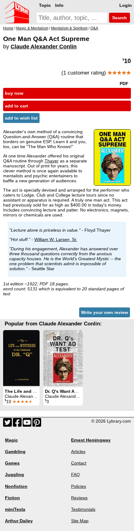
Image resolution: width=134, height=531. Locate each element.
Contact (78, 463)
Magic (11, 440)
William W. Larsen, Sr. (55, 239)
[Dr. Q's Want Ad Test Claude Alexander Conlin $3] (63, 358)
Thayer (52, 160)
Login (125, 5)
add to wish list (21, 118)
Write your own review (104, 312)
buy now (14, 93)
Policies (78, 486)
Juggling (14, 474)
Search (119, 17)
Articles (78, 451)
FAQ (75, 474)
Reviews (79, 497)
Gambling (15, 451)
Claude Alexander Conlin (44, 46)
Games (12, 463)
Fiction (12, 497)
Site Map (80, 520)
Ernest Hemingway (91, 440)
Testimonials (83, 509)
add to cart (16, 105)
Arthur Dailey (19, 520)
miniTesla (15, 509)
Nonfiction (16, 486)
